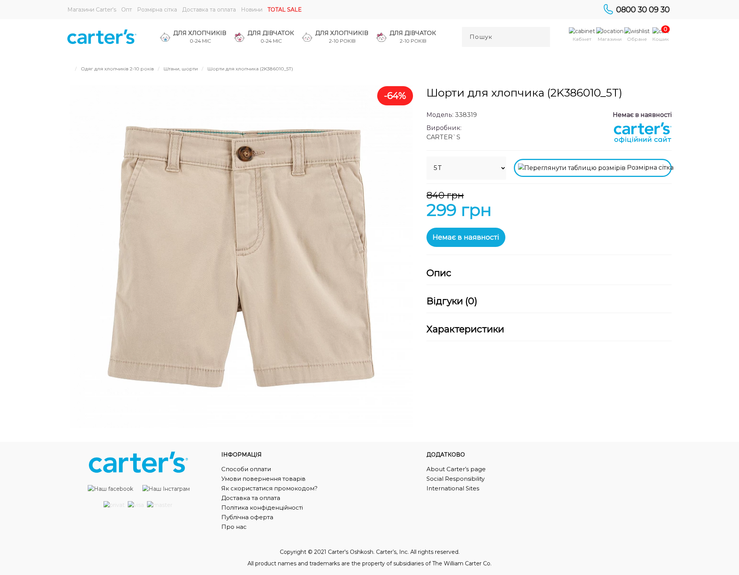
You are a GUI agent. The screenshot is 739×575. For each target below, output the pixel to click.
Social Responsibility (455, 478)
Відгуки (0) (451, 301)
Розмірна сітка (157, 9)
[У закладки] (662, 202)
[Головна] (69, 69)
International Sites (452, 488)
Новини (251, 9)
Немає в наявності (466, 237)
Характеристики (465, 329)
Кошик (660, 39)
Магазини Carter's (91, 9)
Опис (438, 273)
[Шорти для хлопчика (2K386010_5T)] (241, 256)
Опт (126, 9)
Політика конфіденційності (262, 507)
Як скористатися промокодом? (269, 488)
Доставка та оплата (209, 9)
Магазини (610, 39)
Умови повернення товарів (263, 478)
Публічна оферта (247, 517)
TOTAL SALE (285, 9)
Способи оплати (246, 469)
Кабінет (582, 39)
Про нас (234, 526)
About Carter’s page (456, 469)
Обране (637, 39)
